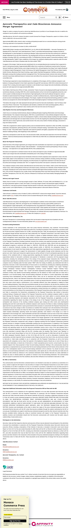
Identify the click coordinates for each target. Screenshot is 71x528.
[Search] (56, 17)
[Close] (27, 497)
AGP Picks (4, 2)
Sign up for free (15, 521)
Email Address (8, 514)
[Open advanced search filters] (59, 17)
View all (67, 2)
